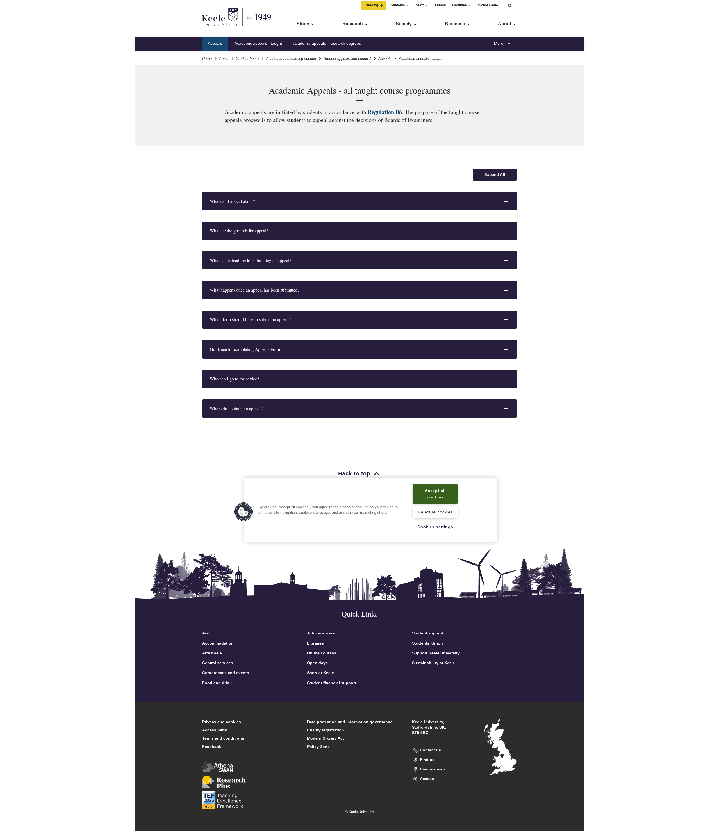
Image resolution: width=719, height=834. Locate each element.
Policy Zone (318, 746)
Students (398, 5)
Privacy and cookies (221, 722)
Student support (427, 633)
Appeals (215, 43)
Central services (217, 663)
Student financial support (331, 683)
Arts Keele (212, 653)
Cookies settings (435, 527)
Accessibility (214, 730)
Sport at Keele (320, 672)
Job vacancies (321, 633)
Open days (317, 663)
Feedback (211, 746)
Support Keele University (436, 653)
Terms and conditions (223, 738)
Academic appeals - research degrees (327, 43)
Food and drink (217, 683)
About (224, 58)
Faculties (459, 5)
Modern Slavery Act (325, 738)
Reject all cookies (435, 512)
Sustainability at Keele (433, 663)
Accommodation (218, 643)
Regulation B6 (385, 112)
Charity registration (325, 730)
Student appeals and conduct (347, 58)
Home (207, 58)
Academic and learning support (291, 58)
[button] (510, 5)
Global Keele (488, 5)
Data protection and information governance (349, 722)
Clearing (371, 5)
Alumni (440, 5)
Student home (247, 58)
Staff (420, 5)
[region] (370, 510)
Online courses (321, 653)
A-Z (205, 633)
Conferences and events (225, 672)
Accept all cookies (435, 493)
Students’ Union (427, 643)
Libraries (315, 643)
